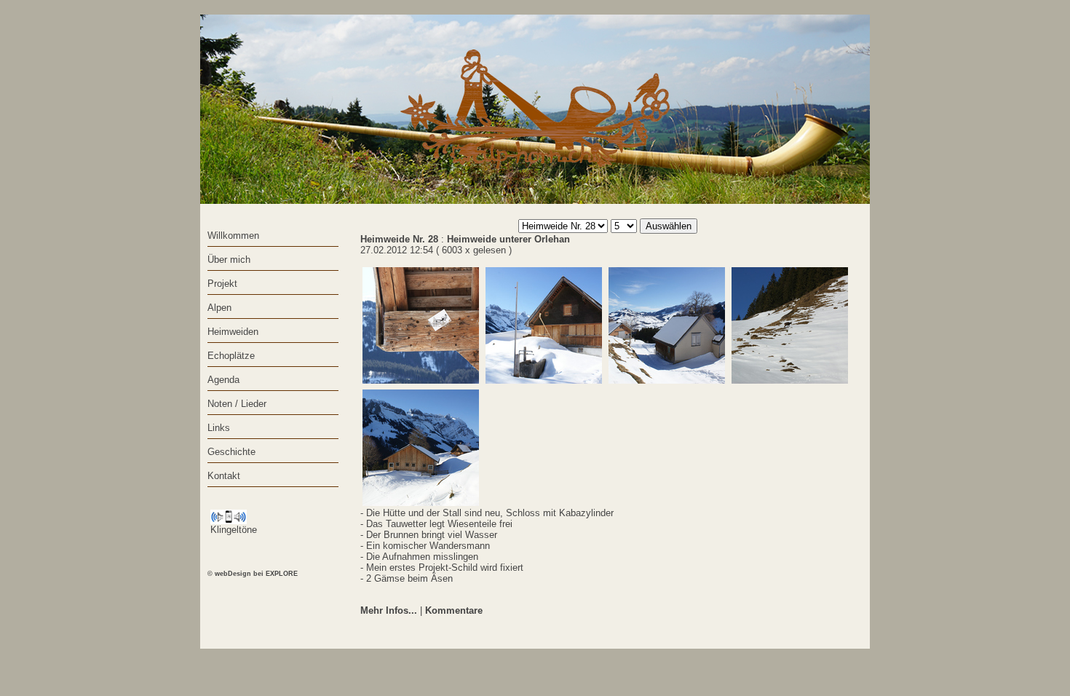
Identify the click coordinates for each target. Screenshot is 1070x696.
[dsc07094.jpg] (544, 325)
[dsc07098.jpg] (420, 325)
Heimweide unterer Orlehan (508, 239)
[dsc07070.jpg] (790, 325)
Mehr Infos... (388, 610)
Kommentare (454, 610)
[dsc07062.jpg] (420, 447)
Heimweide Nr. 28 (399, 239)
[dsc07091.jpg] (667, 325)
